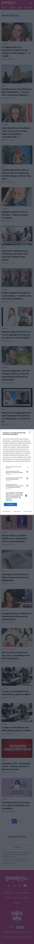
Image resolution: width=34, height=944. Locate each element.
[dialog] (17, 472)
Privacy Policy (28, 511)
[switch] (26, 472)
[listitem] (17, 467)
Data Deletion (6, 511)
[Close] (30, 433)
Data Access (17, 511)
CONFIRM (10, 504)
